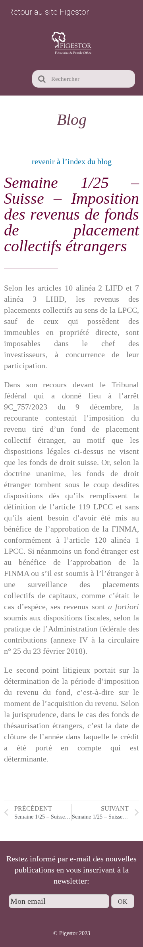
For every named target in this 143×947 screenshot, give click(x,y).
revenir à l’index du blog (72, 161)
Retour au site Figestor (48, 12)
